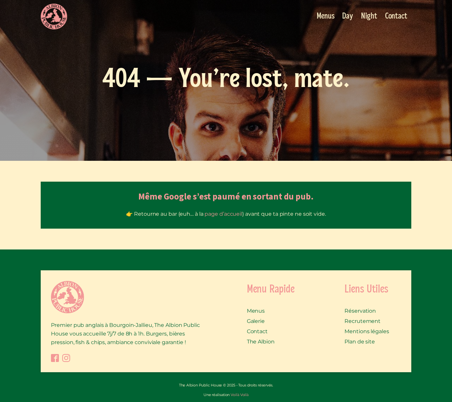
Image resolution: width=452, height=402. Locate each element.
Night (369, 16)
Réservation (360, 311)
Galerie (256, 321)
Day (347, 16)
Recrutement (362, 321)
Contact (396, 16)
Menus (326, 16)
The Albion (261, 341)
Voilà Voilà (240, 394)
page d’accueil (223, 214)
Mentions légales (366, 331)
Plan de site (359, 341)
